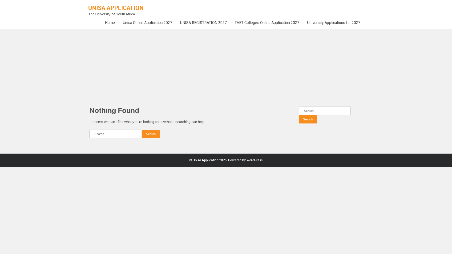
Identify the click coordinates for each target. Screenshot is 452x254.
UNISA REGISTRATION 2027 (203, 22)
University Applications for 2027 (333, 22)
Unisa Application (116, 8)
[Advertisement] (141, 62)
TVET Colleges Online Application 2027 (267, 22)
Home (110, 22)
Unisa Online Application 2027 (147, 22)
